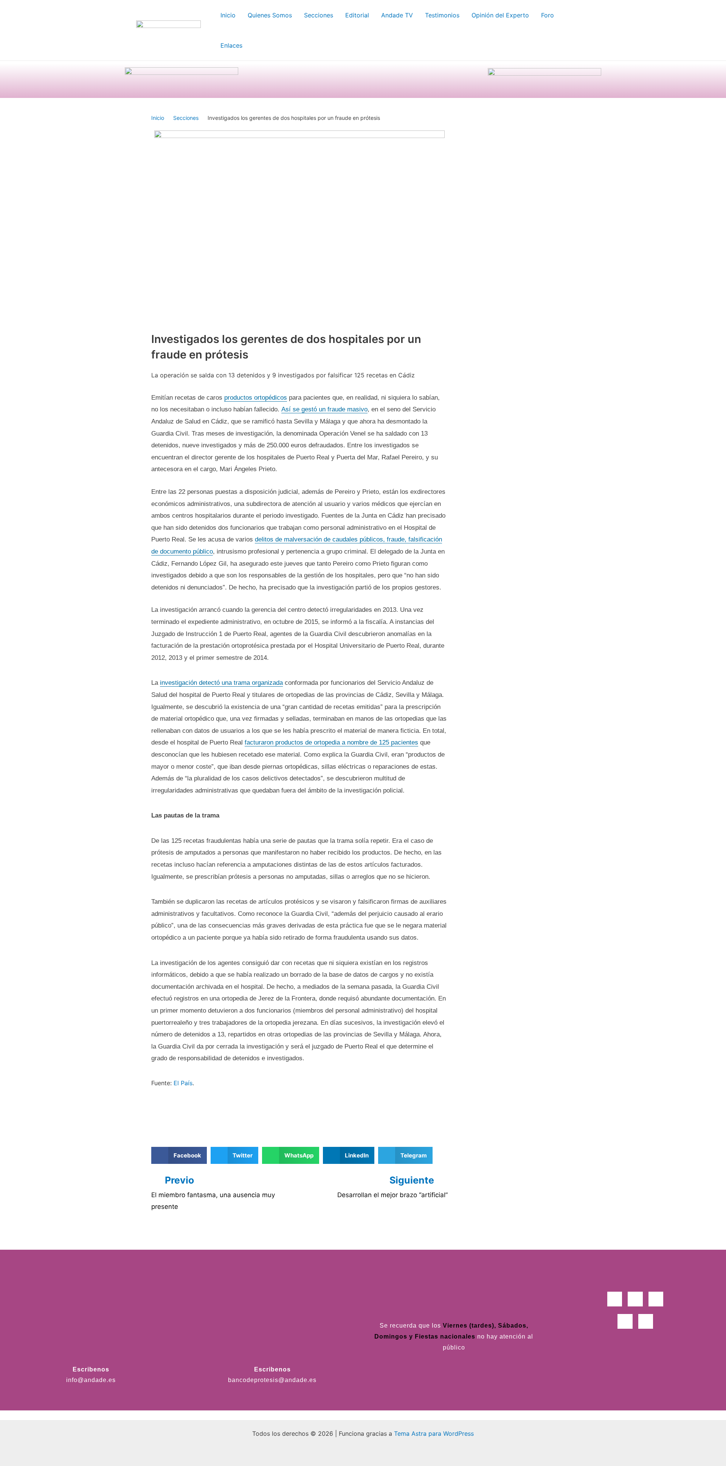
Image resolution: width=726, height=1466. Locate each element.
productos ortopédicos (255, 397)
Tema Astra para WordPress (434, 1433)
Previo (179, 1180)
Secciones (186, 118)
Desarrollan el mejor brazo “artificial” (392, 1195)
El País (183, 1083)
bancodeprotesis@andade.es (272, 1380)
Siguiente (412, 1180)
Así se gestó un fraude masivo (324, 409)
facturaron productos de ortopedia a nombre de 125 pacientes (331, 742)
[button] (179, 1155)
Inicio (157, 118)
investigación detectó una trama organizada (221, 682)
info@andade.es (91, 1380)
